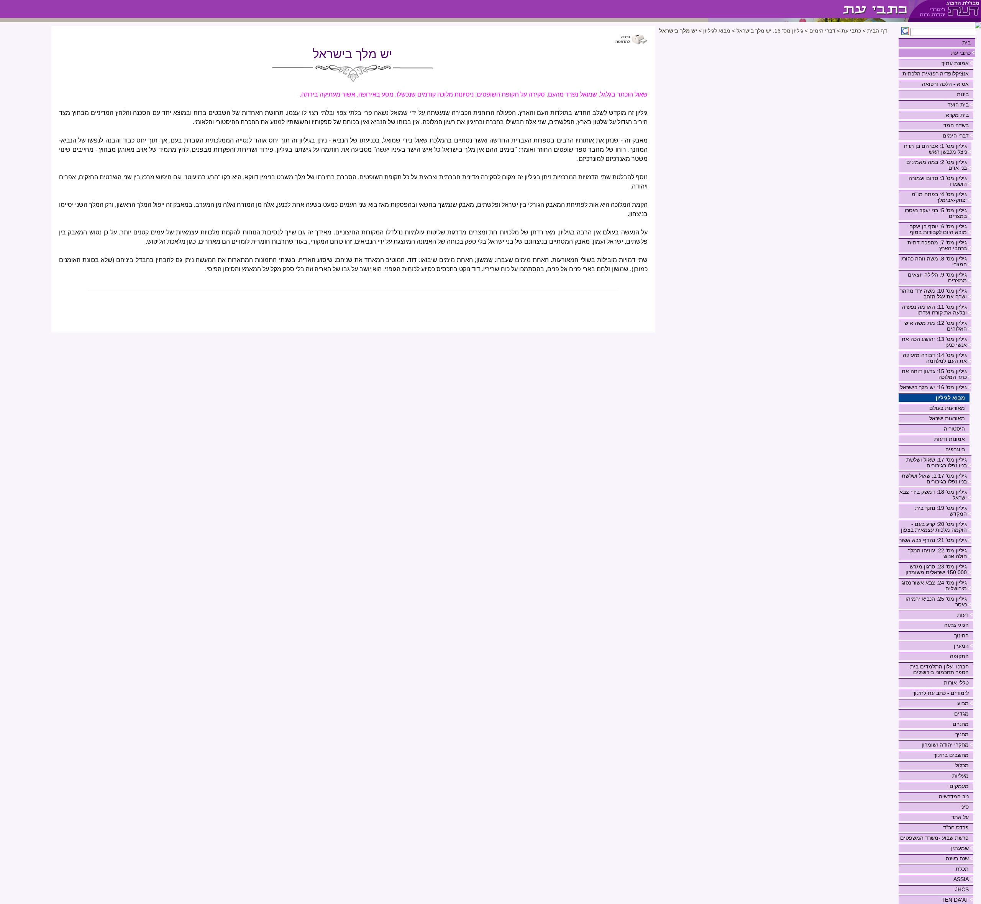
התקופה (959, 656)
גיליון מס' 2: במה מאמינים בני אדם (936, 165)
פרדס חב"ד (956, 827)
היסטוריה (954, 429)
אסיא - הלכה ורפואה (945, 84)
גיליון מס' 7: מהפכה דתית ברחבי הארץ (937, 245)
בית (966, 42)
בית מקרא (957, 115)
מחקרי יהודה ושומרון (945, 745)
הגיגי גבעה (956, 625)
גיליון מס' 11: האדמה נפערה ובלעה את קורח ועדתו (934, 310)
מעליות (960, 776)
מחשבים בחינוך (951, 755)
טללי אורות (956, 683)
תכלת (962, 869)
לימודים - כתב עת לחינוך (940, 693)
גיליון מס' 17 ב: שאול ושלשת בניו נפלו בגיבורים (934, 479)
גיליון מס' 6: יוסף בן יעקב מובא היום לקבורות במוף (938, 229)
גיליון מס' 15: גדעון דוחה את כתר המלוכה (934, 374)
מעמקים (959, 786)
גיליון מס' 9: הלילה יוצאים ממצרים (937, 277)
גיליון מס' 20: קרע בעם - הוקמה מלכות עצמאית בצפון (934, 527)
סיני (964, 807)
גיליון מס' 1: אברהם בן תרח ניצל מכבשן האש (935, 149)
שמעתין (960, 848)
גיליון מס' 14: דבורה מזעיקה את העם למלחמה (935, 358)
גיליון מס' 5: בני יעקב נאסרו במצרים (936, 213)
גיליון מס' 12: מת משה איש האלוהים (935, 326)
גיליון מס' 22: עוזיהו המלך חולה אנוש (937, 553)
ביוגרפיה (955, 449)
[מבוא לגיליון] (808, 9)
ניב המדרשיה (954, 796)
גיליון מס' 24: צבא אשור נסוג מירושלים (934, 585)
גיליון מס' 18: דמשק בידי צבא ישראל (933, 495)
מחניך (962, 734)
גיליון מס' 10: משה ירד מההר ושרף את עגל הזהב (933, 294)
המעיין (961, 646)
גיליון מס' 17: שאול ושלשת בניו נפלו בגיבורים (936, 462)
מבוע (963, 703)
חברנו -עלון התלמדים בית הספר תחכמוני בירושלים (939, 669)
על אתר (960, 817)
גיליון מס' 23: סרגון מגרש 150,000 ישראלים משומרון (936, 569)
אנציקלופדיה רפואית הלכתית (935, 73)
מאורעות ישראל (947, 418)
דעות (963, 615)
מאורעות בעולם (947, 408)
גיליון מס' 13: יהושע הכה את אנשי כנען (934, 342)
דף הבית (877, 31)
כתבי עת (961, 53)
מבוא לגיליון (950, 398)
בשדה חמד (956, 125)
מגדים (961, 714)
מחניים (961, 724)
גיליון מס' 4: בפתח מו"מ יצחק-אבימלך (939, 197)
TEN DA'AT (955, 900)
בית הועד (958, 105)
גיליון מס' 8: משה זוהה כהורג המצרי (934, 261)
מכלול (962, 765)
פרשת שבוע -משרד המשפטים (934, 838)
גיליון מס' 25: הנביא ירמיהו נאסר (936, 602)
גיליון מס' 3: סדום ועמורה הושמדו (938, 181)
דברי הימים (956, 136)
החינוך (961, 635)
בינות (963, 94)
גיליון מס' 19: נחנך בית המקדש (941, 511)
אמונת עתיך (955, 63)
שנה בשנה (957, 858)
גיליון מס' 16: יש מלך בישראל (933, 387)
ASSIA (961, 879)
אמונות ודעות (949, 439)
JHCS (962, 889)
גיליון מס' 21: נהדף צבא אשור (933, 540)
